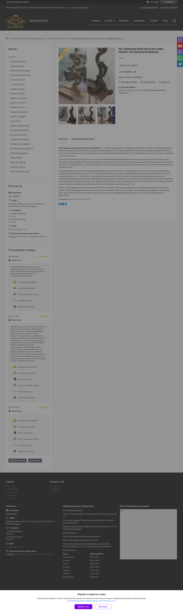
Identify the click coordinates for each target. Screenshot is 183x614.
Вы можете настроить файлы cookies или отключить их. (91, 601)
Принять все (83, 607)
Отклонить (103, 607)
